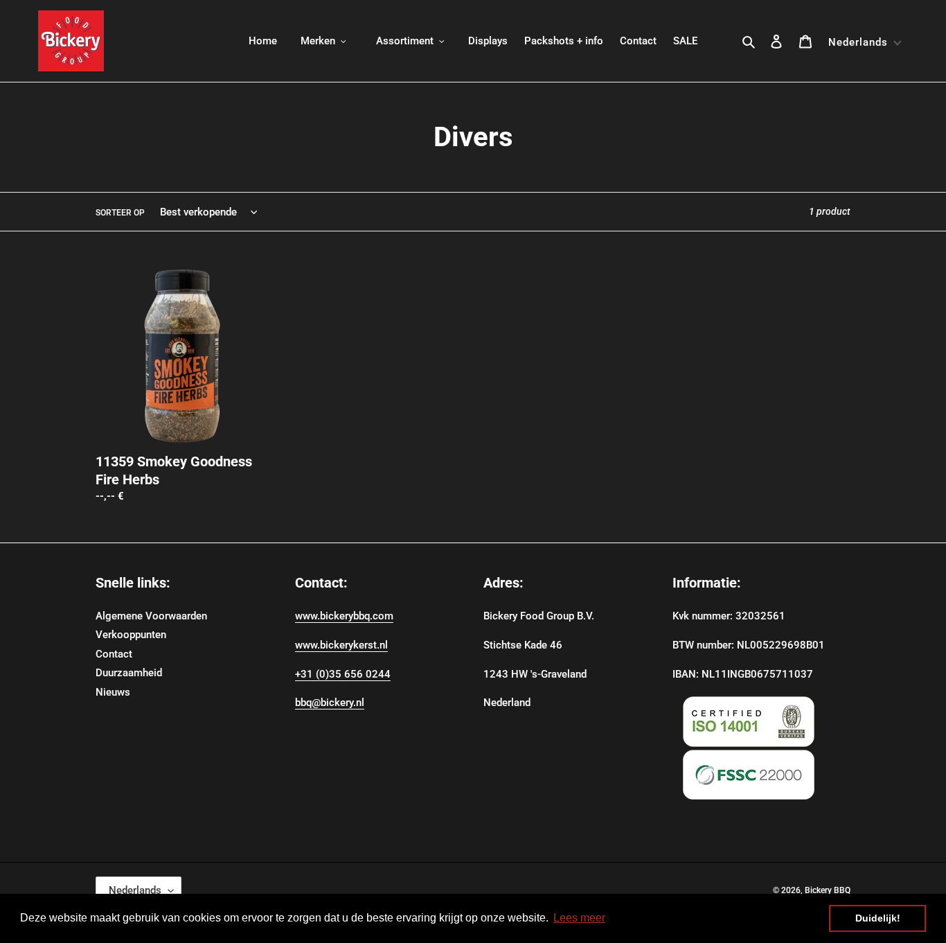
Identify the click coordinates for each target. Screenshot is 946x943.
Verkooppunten (131, 634)
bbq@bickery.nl (329, 702)
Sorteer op (120, 213)
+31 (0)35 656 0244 (343, 674)
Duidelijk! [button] (877, 918)
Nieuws (113, 692)
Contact (114, 654)
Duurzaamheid (129, 673)
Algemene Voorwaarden (151, 616)
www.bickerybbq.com (344, 616)
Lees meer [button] (579, 918)
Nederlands (135, 890)
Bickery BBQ (827, 890)
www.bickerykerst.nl (341, 645)
